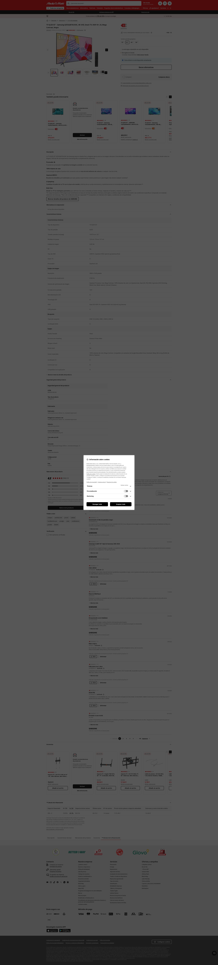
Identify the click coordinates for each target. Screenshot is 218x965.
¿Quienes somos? (102, 482)
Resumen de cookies (112, 482)
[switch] (126, 491)
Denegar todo (97, 504)
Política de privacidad (92, 482)
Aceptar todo (120, 504)
